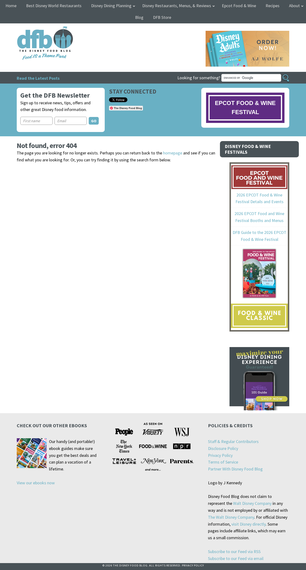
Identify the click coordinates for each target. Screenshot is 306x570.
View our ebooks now (36, 483)
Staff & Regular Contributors (233, 441)
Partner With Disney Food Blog (235, 469)
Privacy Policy (220, 455)
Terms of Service (223, 462)
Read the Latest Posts (38, 78)
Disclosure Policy (223, 448)
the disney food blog (35, 29)
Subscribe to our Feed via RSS (234, 551)
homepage (172, 153)
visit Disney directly (248, 524)
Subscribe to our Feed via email (235, 558)
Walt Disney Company (252, 503)
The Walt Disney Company (231, 517)
